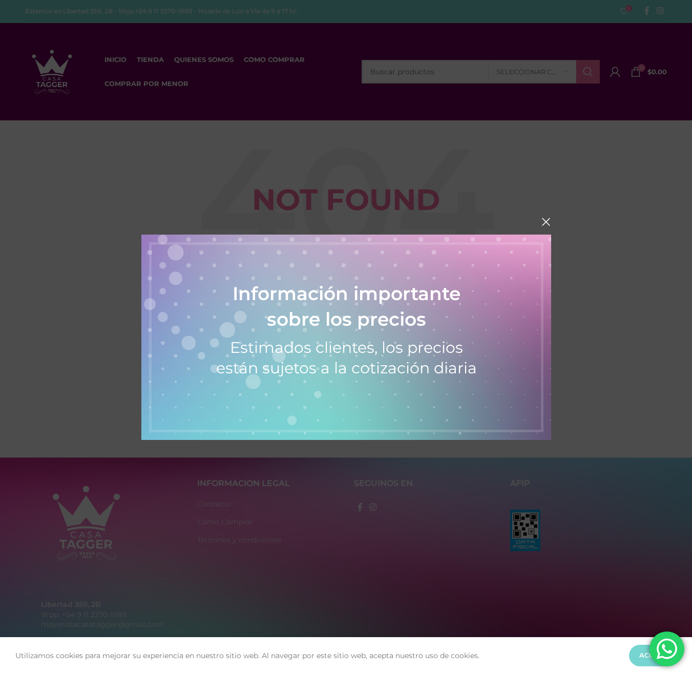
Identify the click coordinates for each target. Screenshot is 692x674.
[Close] (546, 222)
